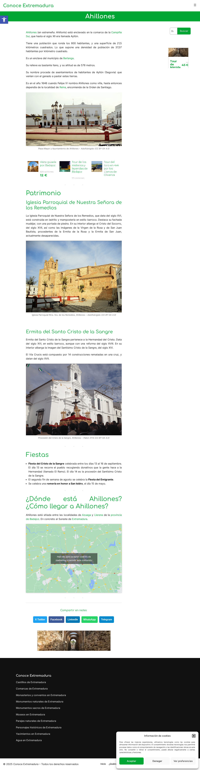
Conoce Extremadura (28, 5)
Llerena (98, 514)
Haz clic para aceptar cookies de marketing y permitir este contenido (74, 558)
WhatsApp (89, 619)
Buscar (184, 30)
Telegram (106, 619)
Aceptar (131, 761)
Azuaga (86, 514)
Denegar (157, 761)
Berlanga (68, 58)
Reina (63, 87)
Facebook (56, 619)
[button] (4, 20)
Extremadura (79, 519)
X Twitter (40, 619)
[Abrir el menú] (195, 5)
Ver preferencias (183, 761)
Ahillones (31, 32)
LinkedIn (73, 619)
